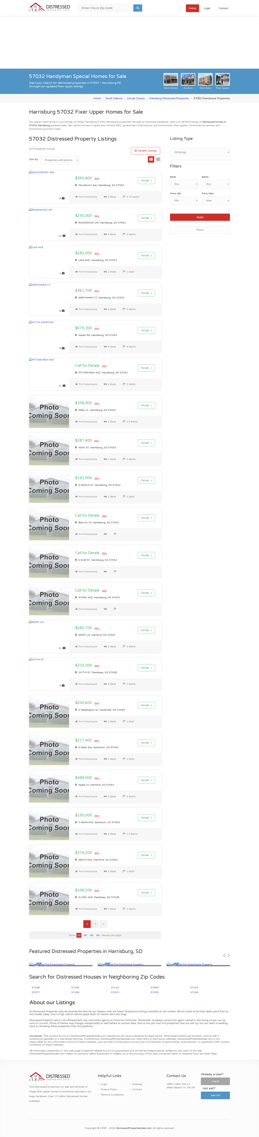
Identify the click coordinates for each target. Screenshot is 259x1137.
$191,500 (84, 478)
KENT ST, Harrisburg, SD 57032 (97, 447)
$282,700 (84, 628)
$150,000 (84, 815)
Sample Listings (147, 150)
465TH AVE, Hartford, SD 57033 (98, 859)
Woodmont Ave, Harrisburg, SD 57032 (101, 185)
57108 (36, 987)
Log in (215, 1081)
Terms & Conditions (112, 1094)
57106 (75, 992)
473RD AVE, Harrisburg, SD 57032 (99, 597)
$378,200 (84, 853)
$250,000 (84, 216)
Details (145, 180)
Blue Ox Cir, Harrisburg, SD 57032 (98, 522)
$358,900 (84, 403)
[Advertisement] (129, 42)
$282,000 (84, 253)
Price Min (175, 193)
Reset (200, 229)
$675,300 (84, 328)
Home (192, 8)
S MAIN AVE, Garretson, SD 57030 (99, 822)
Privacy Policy (109, 1089)
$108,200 (84, 890)
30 (85, 935)
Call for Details (87, 366)
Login (207, 8)
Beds (173, 176)
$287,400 (84, 440)
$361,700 (84, 291)
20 (79, 935)
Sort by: (33, 159)
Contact (223, 8)
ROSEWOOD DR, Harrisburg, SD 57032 (102, 222)
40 (91, 935)
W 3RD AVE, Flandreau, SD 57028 (98, 897)
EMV (97, 178)
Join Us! (215, 1095)
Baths (205, 176)
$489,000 (84, 778)
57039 (155, 992)
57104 (194, 992)
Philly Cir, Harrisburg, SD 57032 (97, 410)
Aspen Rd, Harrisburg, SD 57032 (97, 335)
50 (98, 935)
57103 (194, 987)
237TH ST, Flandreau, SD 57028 (97, 672)
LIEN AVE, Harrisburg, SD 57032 (97, 260)
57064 (155, 987)
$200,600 (84, 703)
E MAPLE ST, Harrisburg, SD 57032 (99, 485)
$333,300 (84, 665)
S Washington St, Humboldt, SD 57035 (101, 709)
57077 (36, 992)
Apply (200, 217)
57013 (115, 992)
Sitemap (137, 1084)
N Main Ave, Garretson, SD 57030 (98, 747)
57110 (115, 987)
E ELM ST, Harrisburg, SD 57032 (97, 559)
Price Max (208, 193)
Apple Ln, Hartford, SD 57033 (96, 784)
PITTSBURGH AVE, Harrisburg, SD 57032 (103, 372)
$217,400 (84, 740)
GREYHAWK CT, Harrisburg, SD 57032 (101, 297)
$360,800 (84, 178)
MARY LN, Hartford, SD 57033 (96, 634)
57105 (75, 987)
